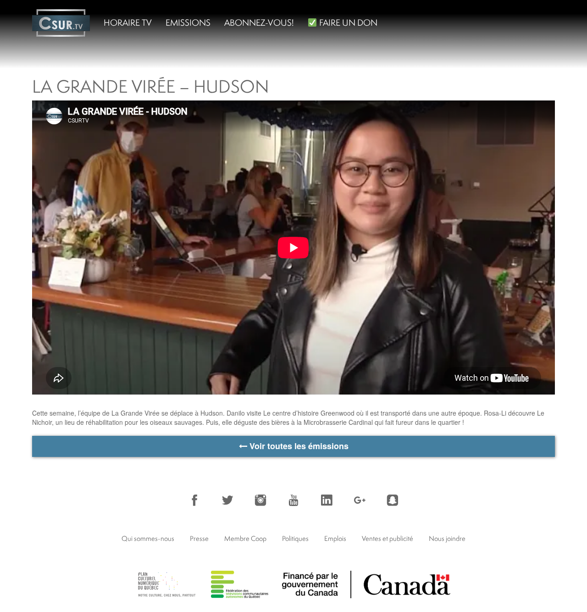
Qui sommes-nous (148, 538)
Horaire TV (128, 22)
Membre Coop (245, 538)
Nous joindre (447, 538)
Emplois (335, 538)
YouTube (293, 500)
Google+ (359, 500)
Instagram (260, 500)
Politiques (295, 538)
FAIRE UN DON (347, 22)
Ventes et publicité (387, 538)
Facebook (194, 500)
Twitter (227, 500)
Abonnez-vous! (259, 22)
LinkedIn (326, 500)
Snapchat (392, 500)
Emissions (188, 22)
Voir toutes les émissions (298, 446)
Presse (199, 538)
